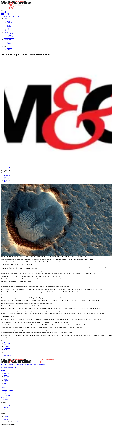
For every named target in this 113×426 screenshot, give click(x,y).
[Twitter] (7, 14)
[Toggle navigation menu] (2, 10)
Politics (2, 386)
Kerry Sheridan (7, 167)
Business (3, 387)
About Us (6, 419)
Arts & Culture (4, 399)
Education (6, 377)
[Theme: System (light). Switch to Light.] (3, 12)
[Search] (5, 12)
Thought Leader (7, 391)
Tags (2, 365)
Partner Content (4, 409)
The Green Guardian (6, 397)
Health (5, 379)
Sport (5, 383)
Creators (5, 365)
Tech (5, 382)
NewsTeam (20, 421)
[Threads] (5, 14)
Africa (5, 375)
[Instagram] (2, 14)
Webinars (6, 407)
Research (6, 417)
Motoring (6, 380)
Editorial (6, 393)
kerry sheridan (7, 355)
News (3, 370)
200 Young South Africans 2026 (8, 367)
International (7, 376)
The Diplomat (7, 395)
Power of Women (8, 405)
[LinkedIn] (3, 14)
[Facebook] (1, 14)
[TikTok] (6, 14)
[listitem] (4, 364)
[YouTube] (9, 14)
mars (5, 357)
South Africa (7, 373)
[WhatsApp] (8, 14)
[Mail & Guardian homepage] (56, 5)
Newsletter (6, 416)
